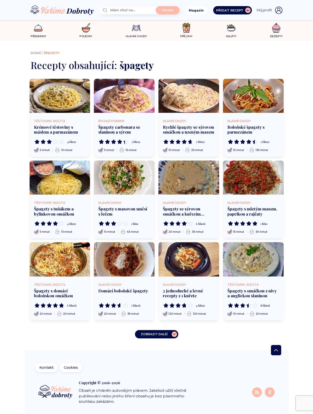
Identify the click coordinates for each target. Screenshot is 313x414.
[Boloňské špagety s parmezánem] (253, 96)
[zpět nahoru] (276, 350)
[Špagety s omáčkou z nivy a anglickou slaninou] (253, 259)
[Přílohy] (186, 28)
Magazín (196, 10)
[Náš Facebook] (270, 392)
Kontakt (46, 367)
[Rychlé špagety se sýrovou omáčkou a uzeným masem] (188, 96)
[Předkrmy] (38, 27)
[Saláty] (231, 27)
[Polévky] (86, 28)
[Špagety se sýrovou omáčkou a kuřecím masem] (188, 178)
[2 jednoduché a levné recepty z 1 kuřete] (188, 259)
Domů (36, 53)
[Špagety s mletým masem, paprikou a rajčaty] (253, 178)
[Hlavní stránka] (62, 10)
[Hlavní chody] (136, 28)
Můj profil (264, 10)
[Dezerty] (276, 28)
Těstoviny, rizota (49, 121)
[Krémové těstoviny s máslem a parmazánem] (60, 96)
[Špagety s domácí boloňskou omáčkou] (60, 259)
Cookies (71, 367)
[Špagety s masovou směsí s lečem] (124, 178)
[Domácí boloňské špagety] (124, 259)
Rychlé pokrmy (111, 121)
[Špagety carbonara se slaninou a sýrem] (124, 96)
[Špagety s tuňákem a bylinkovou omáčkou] (60, 178)
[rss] (257, 392)
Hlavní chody (174, 121)
